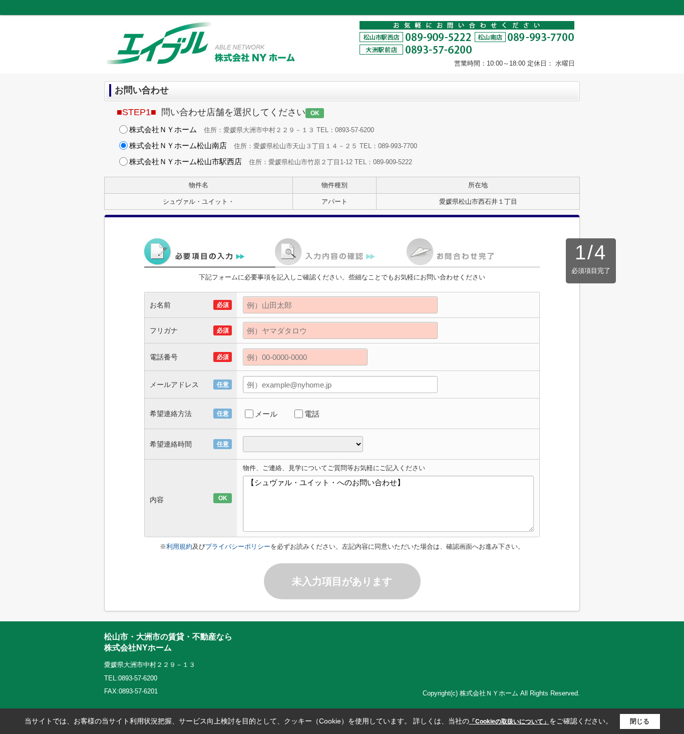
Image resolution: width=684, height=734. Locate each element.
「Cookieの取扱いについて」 (509, 721)
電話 (311, 414)
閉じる (639, 720)
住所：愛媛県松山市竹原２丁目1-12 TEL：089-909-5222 (270, 161)
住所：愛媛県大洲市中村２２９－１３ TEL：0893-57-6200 (251, 129)
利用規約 (179, 546)
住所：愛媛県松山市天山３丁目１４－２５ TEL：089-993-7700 (273, 145)
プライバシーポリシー (237, 546)
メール (266, 414)
